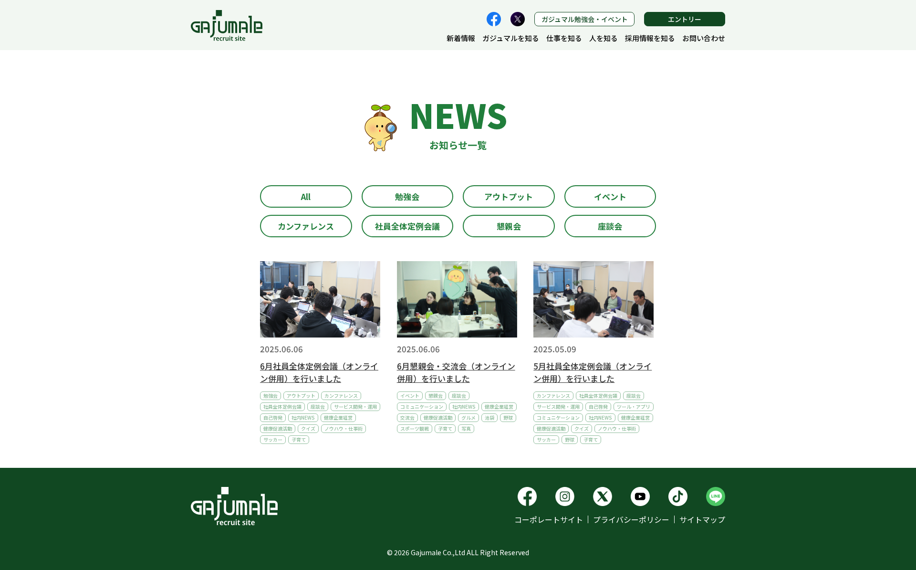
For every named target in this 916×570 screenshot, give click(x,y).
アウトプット (508, 196)
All (306, 196)
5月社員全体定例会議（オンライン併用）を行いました (592, 372)
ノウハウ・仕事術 (343, 428)
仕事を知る (564, 38)
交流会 (407, 417)
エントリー (684, 19)
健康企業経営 (338, 417)
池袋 (489, 417)
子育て (298, 439)
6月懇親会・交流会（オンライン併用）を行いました (456, 372)
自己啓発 (272, 417)
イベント (610, 196)
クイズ (308, 428)
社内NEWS (303, 417)
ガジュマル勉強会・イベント (584, 19)
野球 (508, 417)
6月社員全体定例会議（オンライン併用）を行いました (319, 372)
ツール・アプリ (633, 406)
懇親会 (509, 226)
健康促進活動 (277, 428)
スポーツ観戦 (414, 428)
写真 (466, 428)
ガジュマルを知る (510, 38)
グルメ (468, 417)
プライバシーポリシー (631, 519)
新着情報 (461, 38)
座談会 (610, 226)
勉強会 (407, 196)
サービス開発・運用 (355, 406)
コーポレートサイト (548, 519)
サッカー (272, 439)
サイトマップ (702, 519)
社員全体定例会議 (407, 226)
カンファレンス (306, 226)
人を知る (603, 38)
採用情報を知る (650, 38)
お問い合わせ (703, 38)
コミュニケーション (421, 406)
